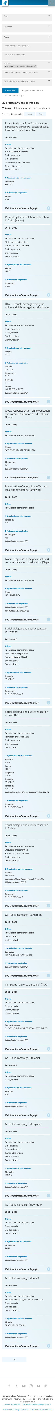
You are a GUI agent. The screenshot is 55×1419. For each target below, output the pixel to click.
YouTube (24, 1386)
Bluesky (38, 1386)
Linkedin (46, 1386)
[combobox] (25, 19)
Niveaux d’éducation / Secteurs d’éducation (21, 72)
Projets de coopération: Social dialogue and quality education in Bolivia (27, 864)
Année (6, 37)
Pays (6, 16)
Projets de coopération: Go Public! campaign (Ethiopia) (27, 1085)
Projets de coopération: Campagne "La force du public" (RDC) (27, 1015)
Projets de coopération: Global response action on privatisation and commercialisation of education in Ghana (27, 443)
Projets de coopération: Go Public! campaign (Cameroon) (27, 944)
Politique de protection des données (36, 1409)
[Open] (49, 15)
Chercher (10, 90)
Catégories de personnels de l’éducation (19, 81)
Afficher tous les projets (14, 95)
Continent (8, 26)
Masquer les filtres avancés (33, 90)
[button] (20, 66)
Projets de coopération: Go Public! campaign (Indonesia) (27, 1236)
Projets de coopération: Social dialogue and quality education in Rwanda (27, 664)
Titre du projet (16, 114)
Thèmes (7, 63)
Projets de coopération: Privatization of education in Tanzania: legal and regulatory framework (27, 517)
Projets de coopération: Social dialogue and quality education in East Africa (27, 763)
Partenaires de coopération (14, 54)
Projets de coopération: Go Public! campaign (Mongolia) (27, 1158)
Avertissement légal (11, 1409)
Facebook (9, 1386)
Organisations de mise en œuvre (16, 45)
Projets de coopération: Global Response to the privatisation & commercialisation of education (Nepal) (27, 588)
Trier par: (5, 114)
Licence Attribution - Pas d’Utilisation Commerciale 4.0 (27, 1404)
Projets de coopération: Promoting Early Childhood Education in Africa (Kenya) (27, 255)
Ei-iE (4, 3)
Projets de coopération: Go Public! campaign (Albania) (27, 1311)
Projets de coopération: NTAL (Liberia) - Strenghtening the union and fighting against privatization (27, 352)
